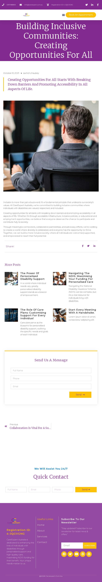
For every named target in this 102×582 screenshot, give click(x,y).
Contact (42, 542)
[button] (63, 15)
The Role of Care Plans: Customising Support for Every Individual (33, 314)
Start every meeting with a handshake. (82, 311)
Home (40, 525)
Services (42, 536)
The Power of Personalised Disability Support (32, 276)
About (41, 530)
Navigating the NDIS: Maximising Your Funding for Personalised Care (81, 277)
